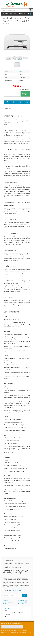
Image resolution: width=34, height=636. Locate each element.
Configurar (5, 626)
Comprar (25, 94)
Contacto (22, 13)
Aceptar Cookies (18, 626)
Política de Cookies (8, 633)
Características (7, 108)
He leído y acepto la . (13, 590)
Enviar (24, 595)
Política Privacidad (7, 602)
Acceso (14, 13)
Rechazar (11, 626)
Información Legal (22, 600)
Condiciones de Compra (9, 604)
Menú (6, 13)
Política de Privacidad (19, 586)
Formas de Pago (22, 604)
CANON (20, 71)
